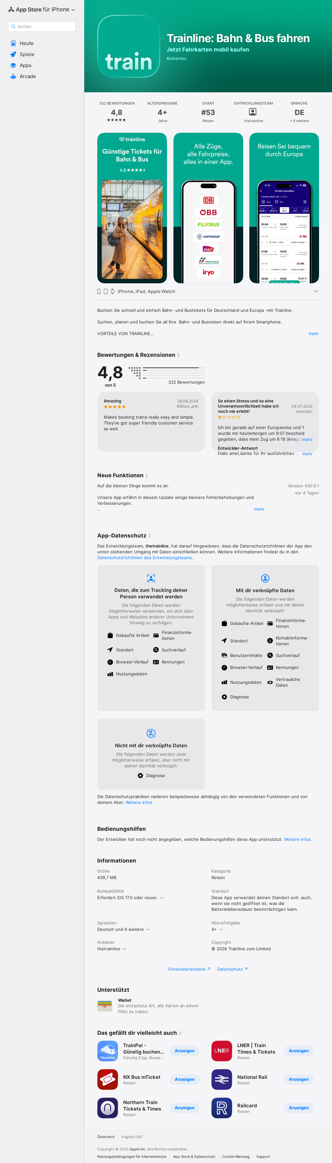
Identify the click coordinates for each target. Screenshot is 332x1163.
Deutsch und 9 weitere (120, 929)
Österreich (106, 1137)
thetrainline (108, 948)
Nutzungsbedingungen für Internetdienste (131, 1156)
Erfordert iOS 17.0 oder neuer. (127, 897)
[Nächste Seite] (325, 112)
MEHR (307, 439)
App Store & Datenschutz (194, 1156)
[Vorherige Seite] (90, 112)
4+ (214, 929)
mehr (314, 333)
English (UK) (132, 1137)
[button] (42, 43)
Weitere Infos (138, 802)
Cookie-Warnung (236, 1156)
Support (263, 1156)
